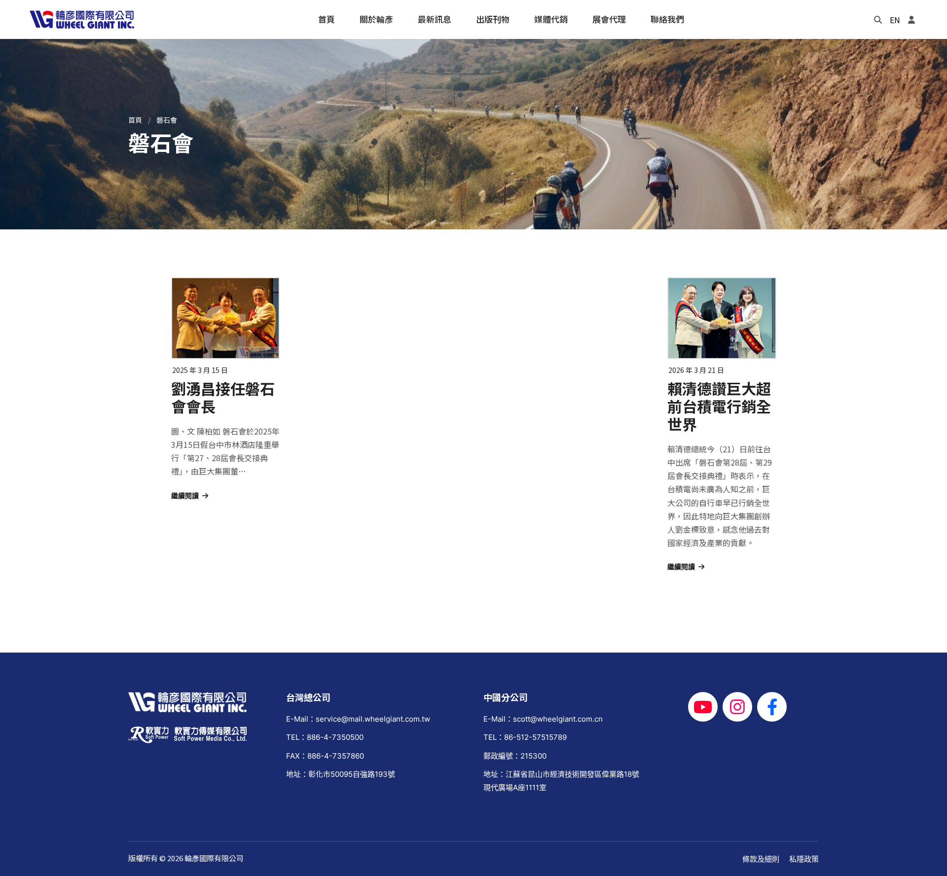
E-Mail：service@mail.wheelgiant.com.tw (358, 719)
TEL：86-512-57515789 (525, 737)
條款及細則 (760, 859)
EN (895, 20)
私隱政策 (804, 859)
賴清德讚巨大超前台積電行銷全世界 (719, 406)
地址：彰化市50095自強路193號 (340, 774)
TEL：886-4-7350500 (325, 737)
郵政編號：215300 (514, 756)
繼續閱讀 (185, 496)
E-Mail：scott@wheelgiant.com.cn (543, 719)
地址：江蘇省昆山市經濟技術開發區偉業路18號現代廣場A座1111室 (561, 780)
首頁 (135, 120)
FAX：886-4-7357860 (325, 756)
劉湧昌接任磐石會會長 (223, 397)
